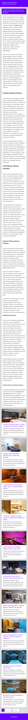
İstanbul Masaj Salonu (9, 3)
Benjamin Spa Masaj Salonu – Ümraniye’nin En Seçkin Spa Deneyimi (11, 455)
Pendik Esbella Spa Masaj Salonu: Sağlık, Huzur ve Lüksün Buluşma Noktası (13, 486)
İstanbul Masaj (14, 716)
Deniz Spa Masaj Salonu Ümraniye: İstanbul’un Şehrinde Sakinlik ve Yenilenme (13, 636)
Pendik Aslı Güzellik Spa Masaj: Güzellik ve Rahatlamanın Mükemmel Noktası (14, 517)
